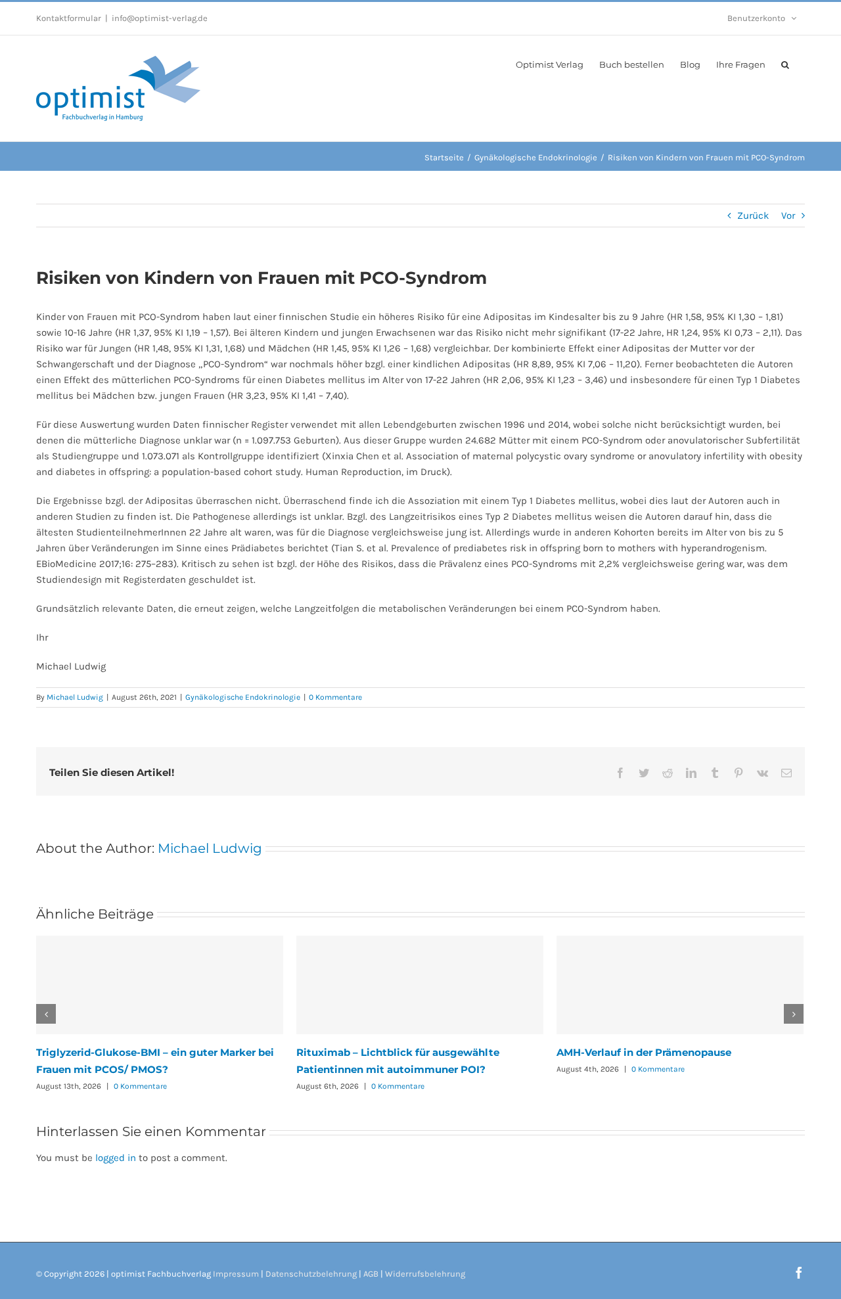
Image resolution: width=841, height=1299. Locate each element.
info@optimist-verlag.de (160, 18)
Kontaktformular (68, 18)
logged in (115, 1158)
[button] (785, 63)
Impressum (236, 1274)
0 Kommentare (335, 697)
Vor (788, 215)
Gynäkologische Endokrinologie (242, 697)
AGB (370, 1274)
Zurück (753, 215)
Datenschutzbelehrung (311, 1274)
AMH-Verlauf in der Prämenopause (644, 1052)
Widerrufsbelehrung (425, 1274)
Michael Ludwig (75, 697)
